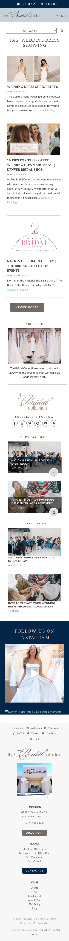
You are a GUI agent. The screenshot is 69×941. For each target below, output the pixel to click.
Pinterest (53, 727)
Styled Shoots (34, 896)
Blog (36, 738)
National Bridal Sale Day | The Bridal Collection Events (31, 265)
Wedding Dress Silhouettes (32, 87)
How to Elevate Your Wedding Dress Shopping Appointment (33, 502)
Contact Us (34, 870)
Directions (34, 832)
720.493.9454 (36, 823)
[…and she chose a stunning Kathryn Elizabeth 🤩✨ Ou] (34, 673)
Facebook (19, 727)
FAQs (34, 891)
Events (34, 887)
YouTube (51, 733)
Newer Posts (27, 307)
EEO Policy (35, 904)
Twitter (35, 733)
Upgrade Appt (34, 900)
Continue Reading (44, 110)
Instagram (36, 727)
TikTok (20, 733)
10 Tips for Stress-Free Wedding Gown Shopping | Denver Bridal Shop (31, 165)
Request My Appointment (35, 4)
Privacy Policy (41, 923)
